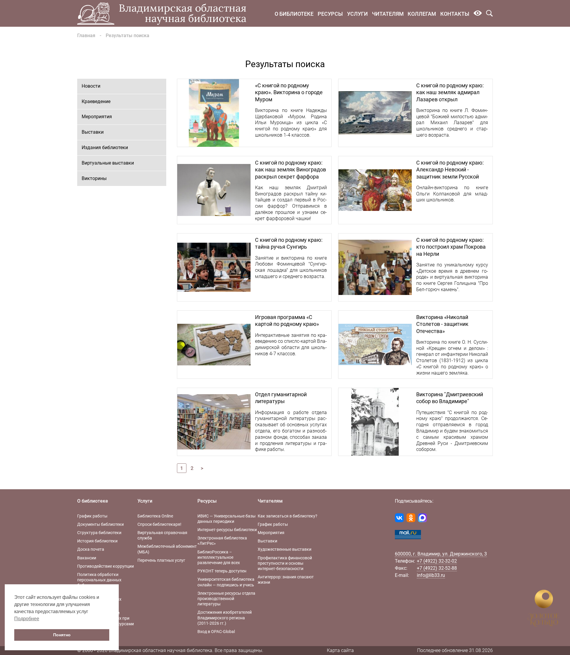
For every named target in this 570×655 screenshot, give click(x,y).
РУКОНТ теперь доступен (221, 571)
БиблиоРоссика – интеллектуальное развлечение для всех (218, 557)
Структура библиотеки (99, 532)
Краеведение (96, 101)
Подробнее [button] (26, 618)
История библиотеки (97, 541)
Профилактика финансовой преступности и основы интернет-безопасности (285, 563)
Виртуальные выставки (108, 163)
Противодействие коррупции (105, 566)
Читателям (388, 14)
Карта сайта (340, 650)
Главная (86, 35)
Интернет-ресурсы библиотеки (227, 529)
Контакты (454, 14)
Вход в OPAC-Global (216, 631)
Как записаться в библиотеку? (287, 516)
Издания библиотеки (105, 147)
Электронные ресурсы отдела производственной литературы (226, 598)
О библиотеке (294, 14)
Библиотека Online (155, 516)
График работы (92, 516)
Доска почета (90, 549)
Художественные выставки (284, 549)
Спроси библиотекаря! (159, 524)
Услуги (357, 14)
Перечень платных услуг (161, 560)
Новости (91, 86)
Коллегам (422, 14)
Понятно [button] (62, 634)
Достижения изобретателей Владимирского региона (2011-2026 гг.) (224, 617)
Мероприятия (97, 116)
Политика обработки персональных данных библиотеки (99, 580)
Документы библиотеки (100, 524)
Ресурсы (330, 14)
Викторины (94, 178)
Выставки (93, 132)
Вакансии (86, 557)
